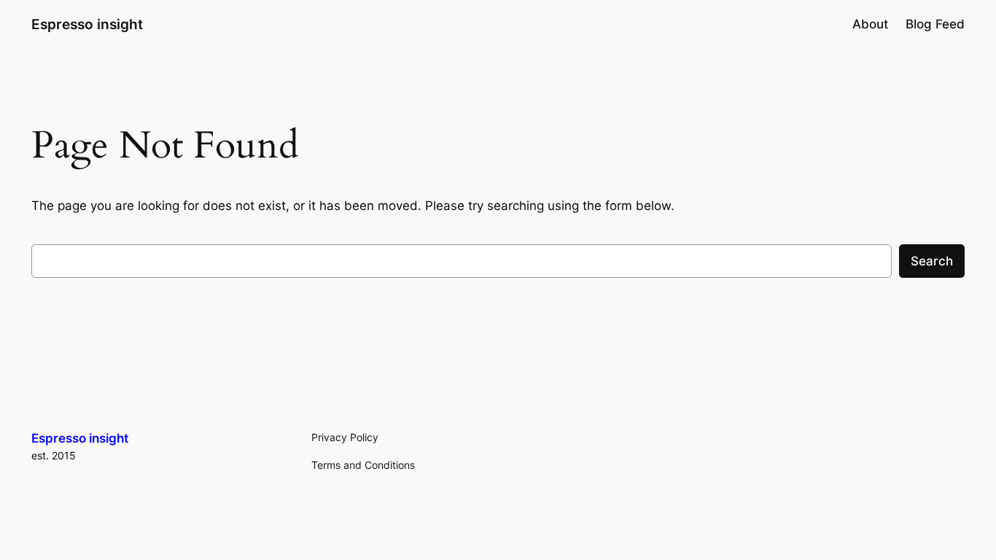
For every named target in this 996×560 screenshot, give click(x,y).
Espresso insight (87, 24)
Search (932, 261)
